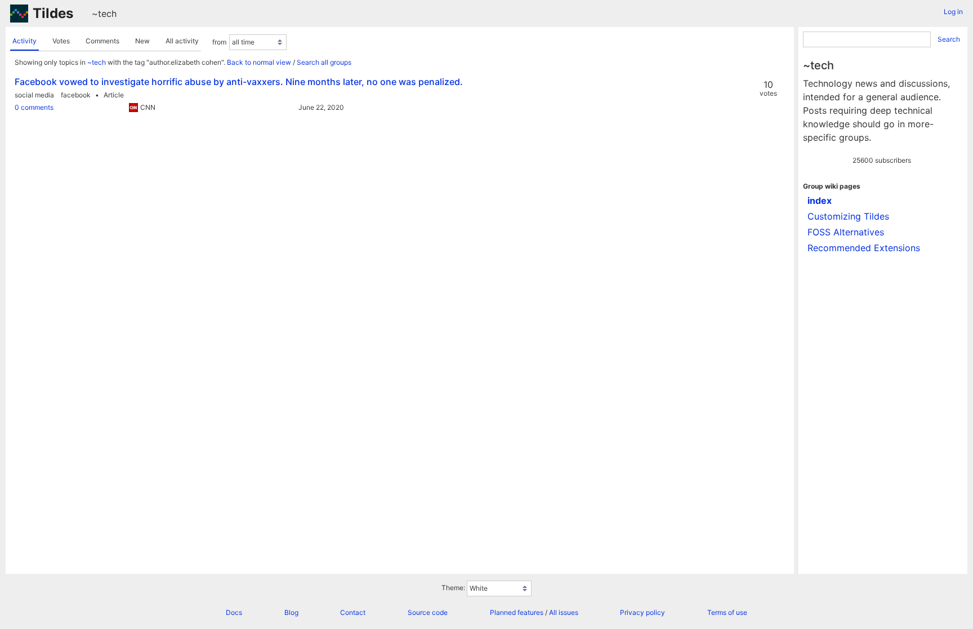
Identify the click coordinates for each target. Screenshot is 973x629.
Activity (24, 41)
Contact (352, 612)
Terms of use (727, 612)
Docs (234, 612)
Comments (102, 41)
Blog (291, 612)
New (142, 41)
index (819, 200)
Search (949, 39)
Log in (953, 11)
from (219, 42)
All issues (563, 612)
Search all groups (324, 62)
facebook (76, 95)
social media (34, 95)
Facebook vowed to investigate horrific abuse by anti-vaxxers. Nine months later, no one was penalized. (239, 81)
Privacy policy (642, 612)
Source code (428, 612)
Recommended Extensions (863, 247)
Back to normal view (259, 62)
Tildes (53, 13)
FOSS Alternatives (845, 232)
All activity (182, 41)
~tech (104, 13)
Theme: (453, 587)
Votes (61, 41)
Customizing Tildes (848, 216)
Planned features (516, 612)
